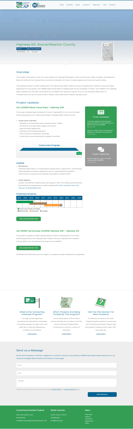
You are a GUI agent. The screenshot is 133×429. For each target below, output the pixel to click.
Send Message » (102, 394)
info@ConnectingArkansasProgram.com (95, 355)
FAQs (104, 5)
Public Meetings (101, 154)
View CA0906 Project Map (28, 219)
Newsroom (96, 5)
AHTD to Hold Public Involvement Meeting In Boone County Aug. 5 (100, 131)
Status (78, 5)
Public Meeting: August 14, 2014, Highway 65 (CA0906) (99, 159)
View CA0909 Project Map (28, 248)
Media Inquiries (58, 410)
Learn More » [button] (32, 334)
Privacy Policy (56, 389)
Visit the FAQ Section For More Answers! (101, 313)
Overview (70, 5)
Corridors (88, 419)
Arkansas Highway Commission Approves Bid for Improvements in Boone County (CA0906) (100, 123)
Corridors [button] (86, 5)
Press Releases (101, 117)
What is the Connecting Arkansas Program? (32, 313)
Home (62, 5)
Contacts (112, 5)
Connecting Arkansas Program (30, 410)
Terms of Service (70, 389)
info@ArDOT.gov (57, 420)
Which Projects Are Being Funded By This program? (66, 313)
